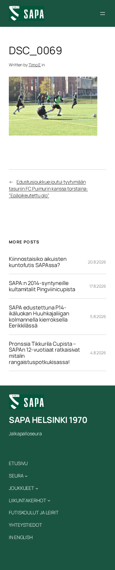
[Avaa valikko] (102, 13)
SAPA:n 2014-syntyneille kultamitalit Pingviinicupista (42, 286)
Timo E (35, 64)
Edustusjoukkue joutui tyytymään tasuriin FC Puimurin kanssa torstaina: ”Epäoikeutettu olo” (48, 188)
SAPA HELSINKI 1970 (48, 419)
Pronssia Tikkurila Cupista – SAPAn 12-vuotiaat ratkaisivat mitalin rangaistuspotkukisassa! (44, 353)
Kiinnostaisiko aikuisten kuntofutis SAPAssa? (38, 262)
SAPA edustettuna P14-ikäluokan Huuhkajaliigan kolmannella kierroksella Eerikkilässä (39, 316)
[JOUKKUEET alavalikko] (36, 488)
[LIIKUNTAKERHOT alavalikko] (48, 500)
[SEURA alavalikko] (26, 476)
